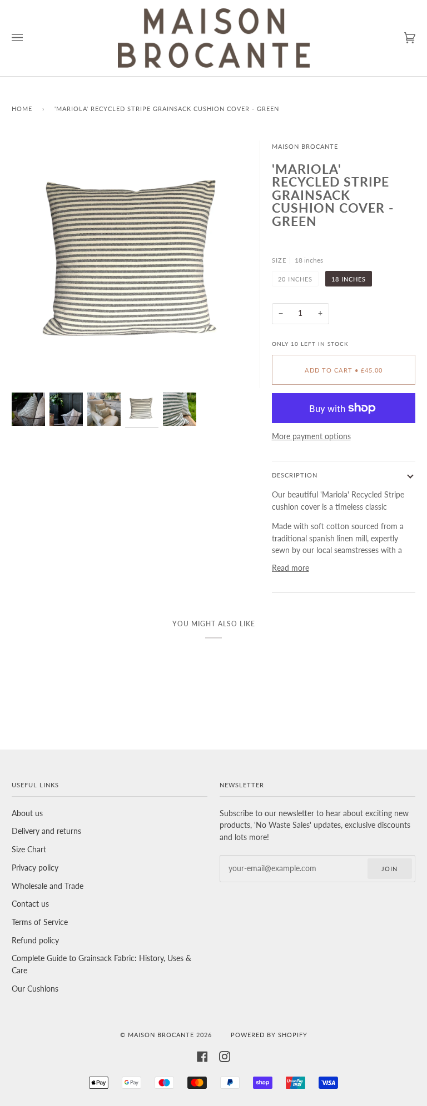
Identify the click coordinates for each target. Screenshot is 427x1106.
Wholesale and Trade (47, 886)
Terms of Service (40, 922)
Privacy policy (35, 867)
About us (27, 813)
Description (294, 475)
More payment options (311, 436)
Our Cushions (35, 988)
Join (389, 868)
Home (22, 108)
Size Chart (29, 849)
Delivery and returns (46, 831)
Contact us (30, 903)
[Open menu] (28, 38)
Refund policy (35, 940)
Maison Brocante (305, 146)
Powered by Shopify (269, 1034)
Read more (290, 568)
